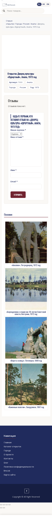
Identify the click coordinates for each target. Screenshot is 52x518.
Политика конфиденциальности (19, 466)
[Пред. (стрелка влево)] (1, 507)
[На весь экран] (4, 504)
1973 (34, 87)
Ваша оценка (18, 130)
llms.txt (7, 470)
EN (48, 4)
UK (43, 4)
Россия (26, 24)
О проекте (9, 454)
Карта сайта (9, 474)
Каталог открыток (12, 446)
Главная (8, 442)
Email (14, 181)
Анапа (33, 24)
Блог (6, 462)
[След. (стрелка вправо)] (4, 507)
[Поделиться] (7, 504)
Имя (14, 170)
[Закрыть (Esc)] (9, 504)
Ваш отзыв (17, 137)
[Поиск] (4, 11)
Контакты (8, 458)
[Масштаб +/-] (1, 504)
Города (19, 24)
